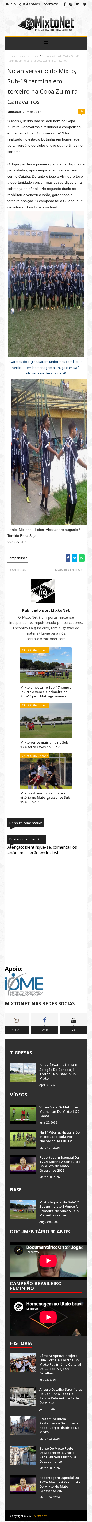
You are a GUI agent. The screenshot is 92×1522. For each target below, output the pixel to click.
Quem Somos (29, 4)
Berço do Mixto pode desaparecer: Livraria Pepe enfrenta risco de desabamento (58, 1455)
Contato (50, 4)
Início (11, 4)
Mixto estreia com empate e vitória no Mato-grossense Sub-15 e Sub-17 (45, 797)
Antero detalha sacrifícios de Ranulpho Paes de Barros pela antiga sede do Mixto (60, 1396)
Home (12, 56)
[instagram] (71, 4)
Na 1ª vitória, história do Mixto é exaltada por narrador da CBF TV (59, 1136)
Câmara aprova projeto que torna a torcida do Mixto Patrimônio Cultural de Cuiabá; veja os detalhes (60, 1364)
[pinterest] (84, 4)
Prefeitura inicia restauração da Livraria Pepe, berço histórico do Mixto (59, 1425)
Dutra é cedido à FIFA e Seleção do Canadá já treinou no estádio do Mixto (58, 1072)
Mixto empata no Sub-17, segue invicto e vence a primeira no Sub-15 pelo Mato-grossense (45, 691)
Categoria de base (28, 56)
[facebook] (64, 4)
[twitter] (77, 4)
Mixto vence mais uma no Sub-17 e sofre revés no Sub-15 (45, 744)
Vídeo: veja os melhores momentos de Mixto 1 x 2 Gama (59, 1111)
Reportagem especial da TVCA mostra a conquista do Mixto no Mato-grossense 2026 (59, 1164)
